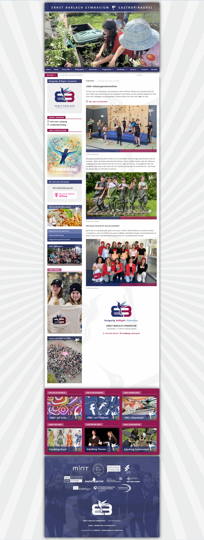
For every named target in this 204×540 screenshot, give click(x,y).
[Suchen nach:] (146, 75)
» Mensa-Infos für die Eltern (58, 231)
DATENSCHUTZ (110, 525)
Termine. (144, 69)
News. (56, 69)
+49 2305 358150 (111, 333)
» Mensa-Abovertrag (55, 235)
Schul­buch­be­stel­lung (58, 125)
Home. (48, 69)
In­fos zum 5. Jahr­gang (58, 122)
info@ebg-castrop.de (131, 333)
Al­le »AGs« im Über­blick (98, 102)
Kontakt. (154, 69)
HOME (90, 525)
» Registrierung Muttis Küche (59, 239)
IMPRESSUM (98, 525)
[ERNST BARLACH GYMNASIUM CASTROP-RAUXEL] (102, 66)
